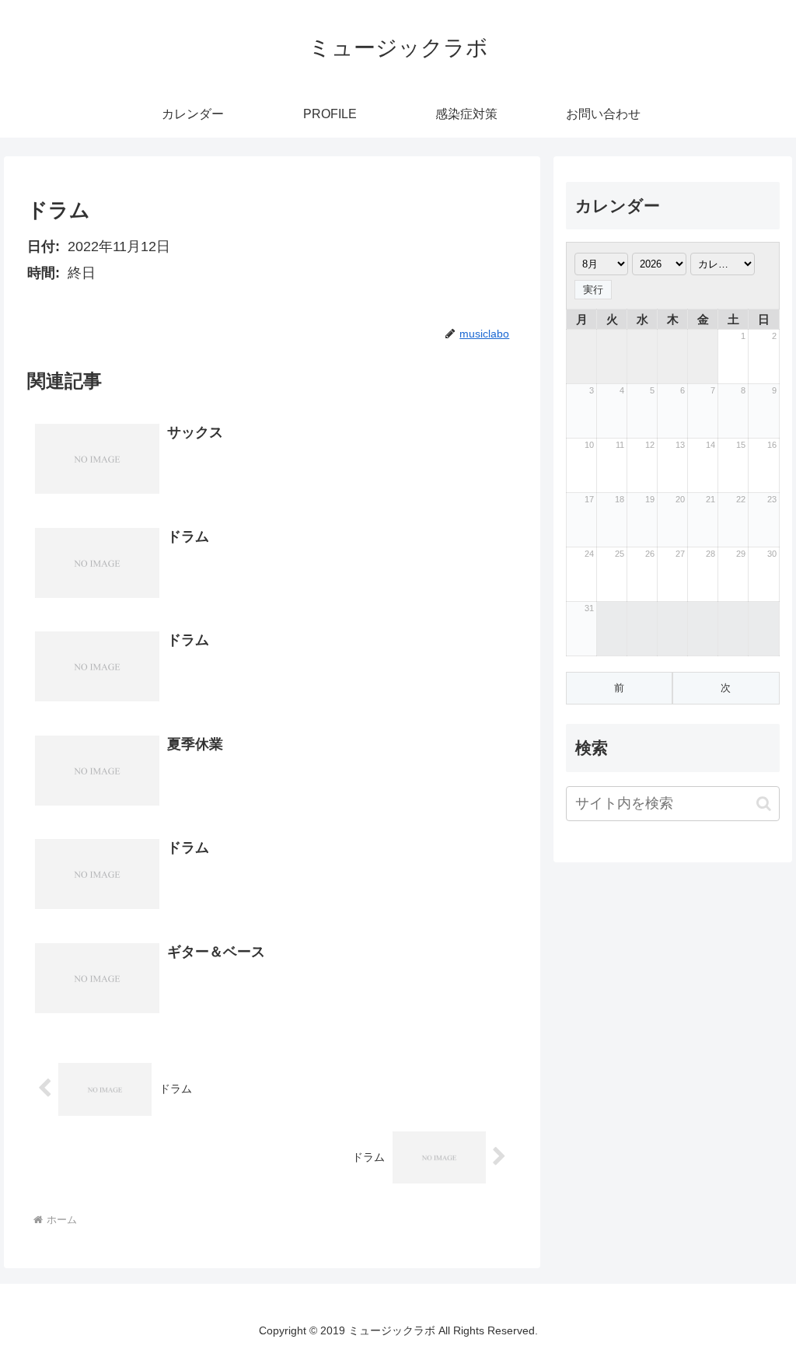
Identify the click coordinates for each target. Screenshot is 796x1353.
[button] (763, 804)
